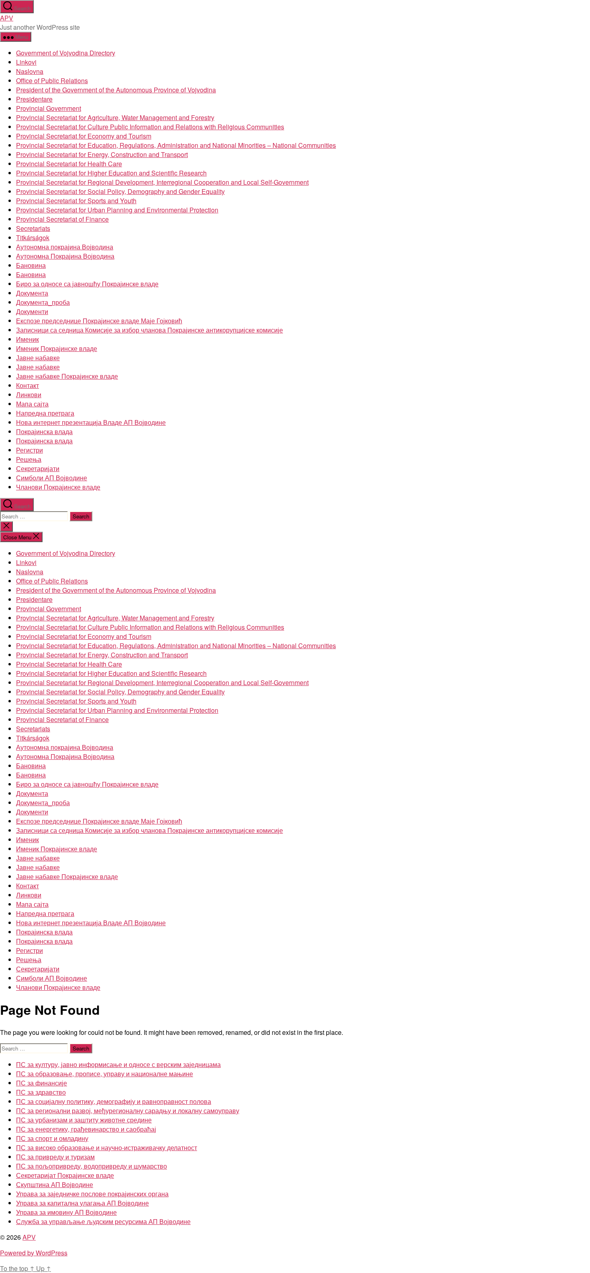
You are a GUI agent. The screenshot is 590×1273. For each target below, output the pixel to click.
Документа (32, 293)
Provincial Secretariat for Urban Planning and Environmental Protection (117, 209)
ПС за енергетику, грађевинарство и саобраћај (86, 1129)
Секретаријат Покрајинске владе (65, 1175)
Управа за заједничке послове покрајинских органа (92, 1193)
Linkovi (26, 62)
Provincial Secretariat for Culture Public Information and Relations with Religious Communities (150, 126)
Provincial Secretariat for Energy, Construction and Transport (102, 154)
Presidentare (34, 99)
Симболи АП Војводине (51, 477)
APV (6, 17)
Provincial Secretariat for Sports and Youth (76, 200)
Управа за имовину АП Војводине (66, 1212)
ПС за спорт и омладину (52, 1138)
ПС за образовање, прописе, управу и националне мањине (104, 1073)
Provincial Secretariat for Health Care (69, 163)
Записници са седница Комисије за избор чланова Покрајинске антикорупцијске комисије (149, 330)
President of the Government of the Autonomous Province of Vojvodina (116, 89)
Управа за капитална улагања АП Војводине (82, 1203)
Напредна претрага (45, 413)
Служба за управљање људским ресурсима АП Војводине (103, 1221)
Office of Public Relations (52, 80)
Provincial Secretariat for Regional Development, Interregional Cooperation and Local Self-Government (162, 182)
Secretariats (33, 228)
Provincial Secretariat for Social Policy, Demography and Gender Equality (120, 191)
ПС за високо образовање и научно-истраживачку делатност (106, 1147)
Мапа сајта (32, 403)
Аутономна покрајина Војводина (64, 246)
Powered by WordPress (33, 1252)
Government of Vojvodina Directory (65, 52)
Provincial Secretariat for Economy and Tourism (83, 136)
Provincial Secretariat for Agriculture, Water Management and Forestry (115, 117)
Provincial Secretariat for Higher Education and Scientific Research (111, 172)
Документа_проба (43, 302)
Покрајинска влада (44, 431)
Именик (27, 339)
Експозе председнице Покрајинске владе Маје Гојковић (99, 320)
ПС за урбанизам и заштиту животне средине (84, 1119)
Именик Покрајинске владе (56, 348)
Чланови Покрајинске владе (58, 487)
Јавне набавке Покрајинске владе (67, 376)
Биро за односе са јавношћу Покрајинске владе (87, 283)
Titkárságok (32, 237)
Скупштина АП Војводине (54, 1184)
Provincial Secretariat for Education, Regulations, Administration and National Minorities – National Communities (176, 145)
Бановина (31, 265)
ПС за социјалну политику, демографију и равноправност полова (113, 1101)
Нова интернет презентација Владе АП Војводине (91, 422)
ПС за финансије (41, 1082)
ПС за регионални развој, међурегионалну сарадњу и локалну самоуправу (127, 1110)
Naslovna (29, 71)
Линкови (28, 394)
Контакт (27, 385)
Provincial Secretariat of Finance (62, 219)
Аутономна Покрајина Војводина (65, 256)
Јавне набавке (38, 357)
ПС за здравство (41, 1092)
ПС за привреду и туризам (55, 1156)
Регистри (29, 450)
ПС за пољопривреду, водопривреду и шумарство (91, 1166)
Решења (28, 459)
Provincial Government (48, 108)
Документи (32, 311)
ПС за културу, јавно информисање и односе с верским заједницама (118, 1064)
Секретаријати (37, 468)
